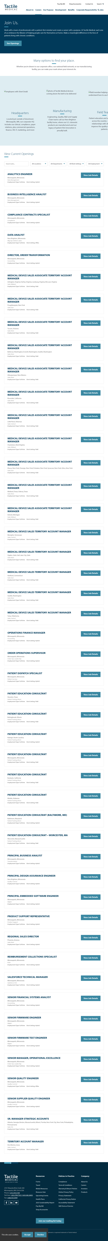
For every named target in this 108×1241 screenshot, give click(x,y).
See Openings (13, 43)
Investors (84, 1189)
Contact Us (89, 4)
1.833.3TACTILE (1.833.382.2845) (22, 1195)
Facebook (6, 1203)
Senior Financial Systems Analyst (29, 997)
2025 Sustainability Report (45, 1203)
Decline (40, 1234)
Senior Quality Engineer (23, 1078)
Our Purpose (48, 10)
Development (60, 10)
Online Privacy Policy (66, 1192)
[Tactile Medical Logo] (11, 7)
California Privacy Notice (67, 1199)
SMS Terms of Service (66, 1206)
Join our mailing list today (49, 1221)
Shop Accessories (75, 4)
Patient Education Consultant (27, 693)
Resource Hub (41, 1192)
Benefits (71, 10)
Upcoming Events (42, 1195)
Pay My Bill (61, 4)
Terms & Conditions (65, 1185)
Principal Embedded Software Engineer (33, 895)
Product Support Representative (28, 916)
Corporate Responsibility (86, 10)
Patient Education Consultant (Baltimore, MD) (37, 814)
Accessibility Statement (67, 1203)
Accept (27, 1234)
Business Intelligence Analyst (26, 194)
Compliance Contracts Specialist (28, 214)
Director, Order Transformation (28, 255)
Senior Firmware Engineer (24, 1017)
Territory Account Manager (25, 1141)
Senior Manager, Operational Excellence (33, 1057)
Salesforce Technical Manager (27, 977)
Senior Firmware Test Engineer (27, 1037)
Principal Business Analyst (24, 855)
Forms (38, 1182)
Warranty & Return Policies (68, 1189)
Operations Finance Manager (26, 632)
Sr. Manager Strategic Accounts (28, 1118)
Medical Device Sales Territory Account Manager (39, 531)
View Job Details (91, 175)
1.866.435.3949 (12, 1198)
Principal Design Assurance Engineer (31, 875)
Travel (38, 1185)
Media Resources (42, 1189)
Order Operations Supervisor (26, 652)
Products (84, 1192)
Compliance (63, 1182)
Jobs (102, 10)
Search (99, 4)
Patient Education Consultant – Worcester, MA (37, 835)
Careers (38, 10)
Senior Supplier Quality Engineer (28, 1098)
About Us (30, 10)
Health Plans (40, 1199)
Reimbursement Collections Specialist (32, 956)
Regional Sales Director (23, 936)
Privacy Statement (65, 1195)
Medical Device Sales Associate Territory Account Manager (39, 277)
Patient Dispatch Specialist (24, 673)
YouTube (16, 1203)
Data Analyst (15, 234)
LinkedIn (11, 1203)
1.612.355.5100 (14, 1193)
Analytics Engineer (19, 174)
